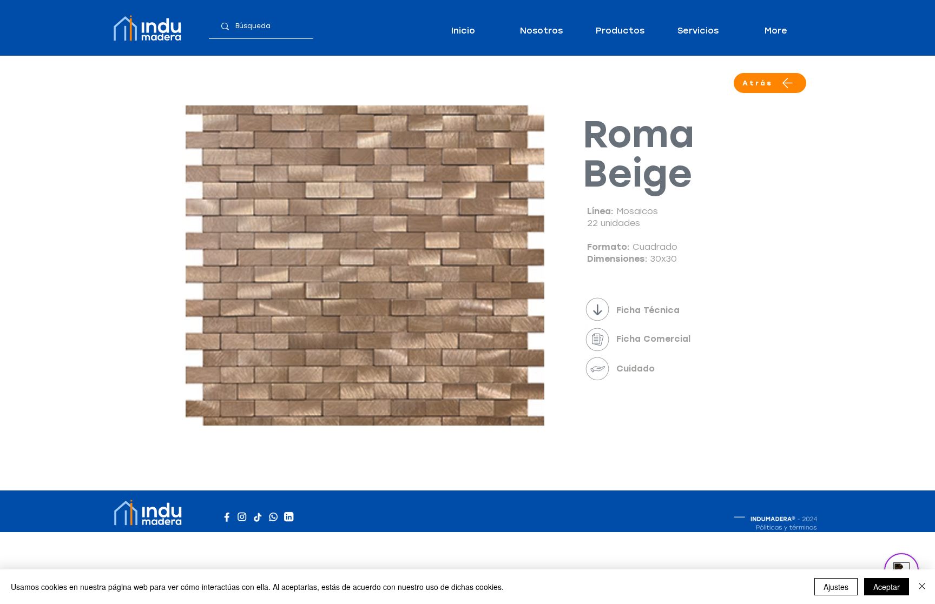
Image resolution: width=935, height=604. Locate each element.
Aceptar (886, 586)
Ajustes (836, 586)
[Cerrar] (922, 586)
